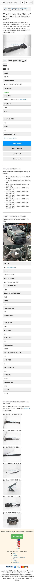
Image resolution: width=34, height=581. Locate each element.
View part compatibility (10, 138)
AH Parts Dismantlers (9, 2)
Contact (15, 555)
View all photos (11, 267)
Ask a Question (17, 148)
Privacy (15, 561)
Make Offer (17, 159)
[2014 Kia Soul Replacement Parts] (17, 234)
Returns (15, 559)
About (14, 553)
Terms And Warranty (19, 557)
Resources (16, 562)
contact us (27, 408)
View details (22, 99)
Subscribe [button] (18, 536)
